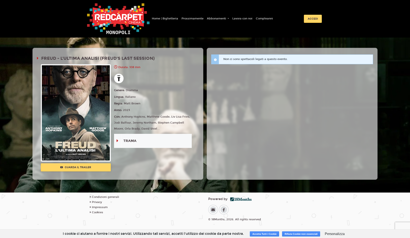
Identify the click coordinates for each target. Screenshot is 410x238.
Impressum (99, 207)
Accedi (313, 18)
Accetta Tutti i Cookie (264, 234)
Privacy (96, 202)
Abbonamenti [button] (217, 18)
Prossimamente (193, 18)
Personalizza (335, 234)
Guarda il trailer (77, 167)
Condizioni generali (105, 197)
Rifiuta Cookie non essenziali (301, 234)
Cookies (97, 212)
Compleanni (264, 18)
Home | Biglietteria (165, 18)
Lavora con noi (242, 18)
